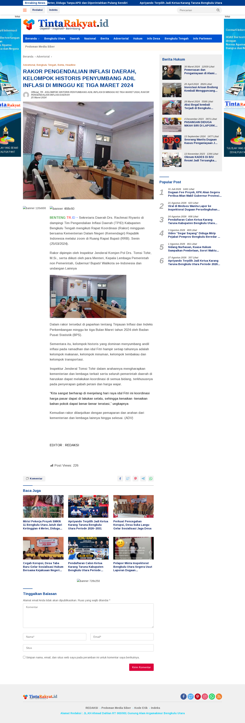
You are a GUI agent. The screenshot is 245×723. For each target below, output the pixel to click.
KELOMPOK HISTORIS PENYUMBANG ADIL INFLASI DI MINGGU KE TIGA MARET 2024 (92, 92)
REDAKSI (92, 707)
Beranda (31, 38)
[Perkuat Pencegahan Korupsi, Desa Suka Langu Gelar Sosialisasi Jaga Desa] (133, 506)
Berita (104, 38)
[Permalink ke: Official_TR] (26, 94)
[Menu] (25, 10)
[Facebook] (183, 696)
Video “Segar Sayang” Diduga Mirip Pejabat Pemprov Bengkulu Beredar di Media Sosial (194, 235)
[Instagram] (205, 696)
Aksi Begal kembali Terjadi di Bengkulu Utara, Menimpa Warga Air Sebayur (201, 106)
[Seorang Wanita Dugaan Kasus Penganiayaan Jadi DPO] (171, 142)
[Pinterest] (198, 696)
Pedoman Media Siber (40, 46)
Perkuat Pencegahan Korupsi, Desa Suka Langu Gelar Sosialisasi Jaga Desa (133, 525)
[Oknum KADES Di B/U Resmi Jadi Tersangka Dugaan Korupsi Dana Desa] (171, 160)
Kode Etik (141, 707)
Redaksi (37, 9)
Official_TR (37, 92)
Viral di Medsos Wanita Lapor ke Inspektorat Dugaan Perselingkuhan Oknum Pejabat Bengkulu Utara (192, 208)
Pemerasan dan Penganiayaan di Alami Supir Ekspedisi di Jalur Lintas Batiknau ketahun (201, 71)
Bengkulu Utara (54, 38)
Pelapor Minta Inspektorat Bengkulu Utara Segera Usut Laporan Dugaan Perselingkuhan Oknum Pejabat (132, 567)
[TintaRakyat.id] (66, 24)
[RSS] (219, 696)
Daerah (75, 38)
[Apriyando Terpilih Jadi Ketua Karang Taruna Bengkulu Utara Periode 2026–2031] (88, 506)
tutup (17, 16)
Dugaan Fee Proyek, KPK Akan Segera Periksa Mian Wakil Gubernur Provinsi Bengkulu (194, 194)
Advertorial (121, 38)
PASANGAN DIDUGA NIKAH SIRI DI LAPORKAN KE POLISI (201, 124)
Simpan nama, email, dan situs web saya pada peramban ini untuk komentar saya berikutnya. (83, 657)
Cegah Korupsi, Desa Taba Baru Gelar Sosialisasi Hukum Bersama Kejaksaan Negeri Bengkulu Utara (43, 567)
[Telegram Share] (143, 478)
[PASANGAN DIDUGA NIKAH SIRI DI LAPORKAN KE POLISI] (171, 125)
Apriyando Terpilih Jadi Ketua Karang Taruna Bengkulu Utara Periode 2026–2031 (164, 2)
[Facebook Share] (120, 478)
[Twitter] (191, 696)
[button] (218, 10)
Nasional (90, 38)
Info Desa (153, 38)
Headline (70, 64)
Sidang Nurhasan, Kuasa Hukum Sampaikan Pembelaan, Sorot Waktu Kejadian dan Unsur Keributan (192, 249)
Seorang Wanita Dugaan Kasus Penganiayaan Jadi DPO (201, 141)
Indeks (53, 9)
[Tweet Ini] (128, 478)
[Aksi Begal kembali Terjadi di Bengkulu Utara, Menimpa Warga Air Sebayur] (171, 107)
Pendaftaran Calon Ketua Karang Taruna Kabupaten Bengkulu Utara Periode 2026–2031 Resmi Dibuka (85, 567)
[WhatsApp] (212, 696)
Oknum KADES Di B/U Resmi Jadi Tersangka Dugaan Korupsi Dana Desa (199, 158)
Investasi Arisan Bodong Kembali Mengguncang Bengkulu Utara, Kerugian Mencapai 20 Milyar (201, 89)
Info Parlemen (202, 38)
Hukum (137, 38)
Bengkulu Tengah (177, 38)
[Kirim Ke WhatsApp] (151, 478)
